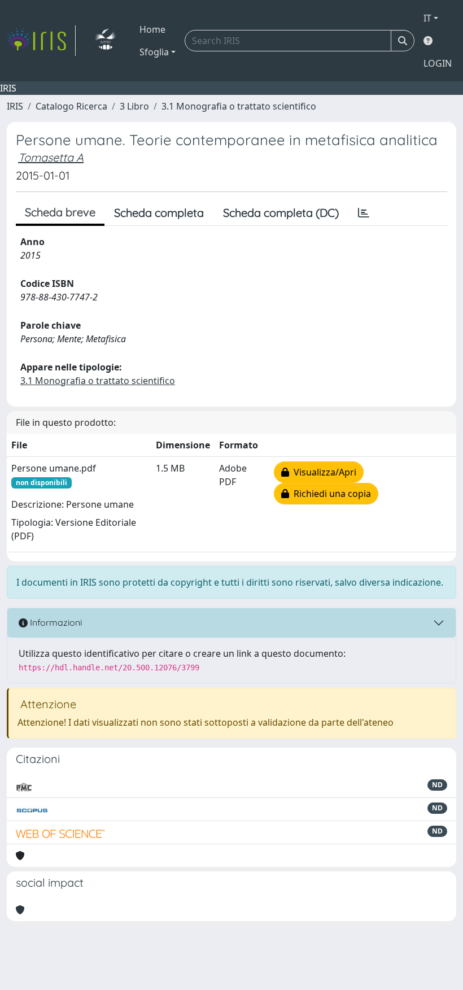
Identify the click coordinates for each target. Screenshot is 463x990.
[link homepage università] (105, 40)
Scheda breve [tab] (60, 212)
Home (152, 29)
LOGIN (437, 63)
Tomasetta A (51, 157)
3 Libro (134, 106)
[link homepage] (41, 40)
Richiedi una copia (330, 493)
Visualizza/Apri (322, 472)
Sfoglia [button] (154, 52)
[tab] (363, 213)
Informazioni (55, 622)
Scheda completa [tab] (159, 213)
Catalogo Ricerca (71, 106)
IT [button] (427, 18)
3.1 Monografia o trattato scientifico (238, 106)
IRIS (15, 106)
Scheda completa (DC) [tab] (281, 213)
